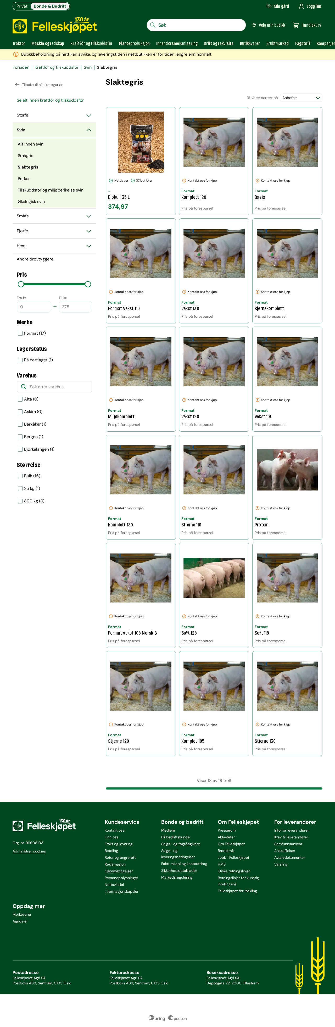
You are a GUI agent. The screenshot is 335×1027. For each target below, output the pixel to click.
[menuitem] (54, 100)
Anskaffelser (284, 850)
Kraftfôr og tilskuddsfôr (57, 67)
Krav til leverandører (291, 837)
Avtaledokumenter (289, 857)
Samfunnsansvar (288, 844)
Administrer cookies (29, 851)
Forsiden (21, 67)
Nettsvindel (114, 884)
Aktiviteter (226, 837)
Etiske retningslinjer (234, 871)
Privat (21, 6)
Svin (88, 67)
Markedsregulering (176, 877)
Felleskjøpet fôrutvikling (237, 891)
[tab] (18, 43)
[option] (54, 333)
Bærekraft (226, 850)
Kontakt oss (114, 830)
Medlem (168, 830)
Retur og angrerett (120, 857)
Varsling (280, 864)
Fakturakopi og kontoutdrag (184, 863)
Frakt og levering (118, 844)
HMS (222, 864)
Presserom (227, 830)
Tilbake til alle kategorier (42, 84)
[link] (277, 43)
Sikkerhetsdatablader (179, 870)
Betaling (111, 850)
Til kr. (63, 297)
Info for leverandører (291, 830)
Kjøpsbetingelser (119, 871)
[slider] (21, 284)
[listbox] (54, 333)
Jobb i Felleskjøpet (233, 857)
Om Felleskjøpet (231, 844)
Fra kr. (22, 297)
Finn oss (111, 837)
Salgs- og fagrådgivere (180, 844)
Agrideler (20, 921)
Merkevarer (22, 914)
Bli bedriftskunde (175, 837)
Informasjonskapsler (121, 891)
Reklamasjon (115, 864)
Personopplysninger (121, 877)
